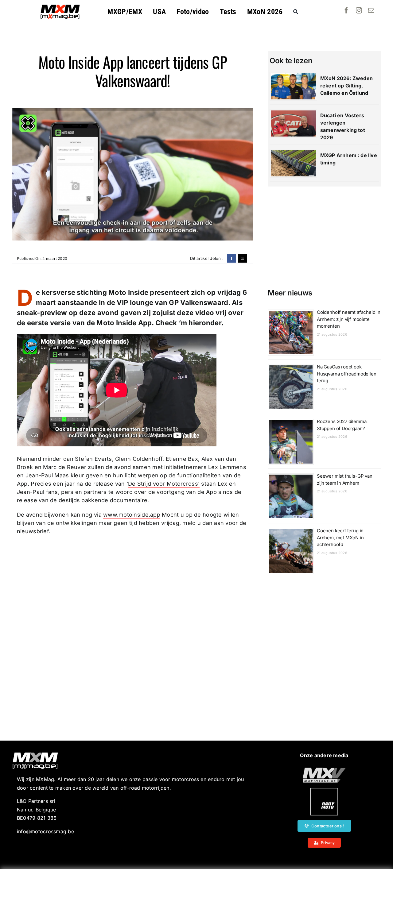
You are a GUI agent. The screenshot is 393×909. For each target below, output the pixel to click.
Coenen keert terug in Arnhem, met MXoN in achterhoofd (340, 537)
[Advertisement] (196, 889)
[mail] (371, 10)
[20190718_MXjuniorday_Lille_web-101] (324, 770)
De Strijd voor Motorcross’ (164, 483)
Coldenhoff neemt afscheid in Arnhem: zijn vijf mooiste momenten (348, 319)
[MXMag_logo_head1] (60, 6)
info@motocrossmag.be (45, 831)
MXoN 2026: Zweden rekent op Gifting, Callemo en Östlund (346, 85)
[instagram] (359, 10)
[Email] (242, 258)
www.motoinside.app (131, 514)
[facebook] (346, 10)
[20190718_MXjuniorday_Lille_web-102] (324, 790)
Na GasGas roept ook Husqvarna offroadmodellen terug (346, 373)
